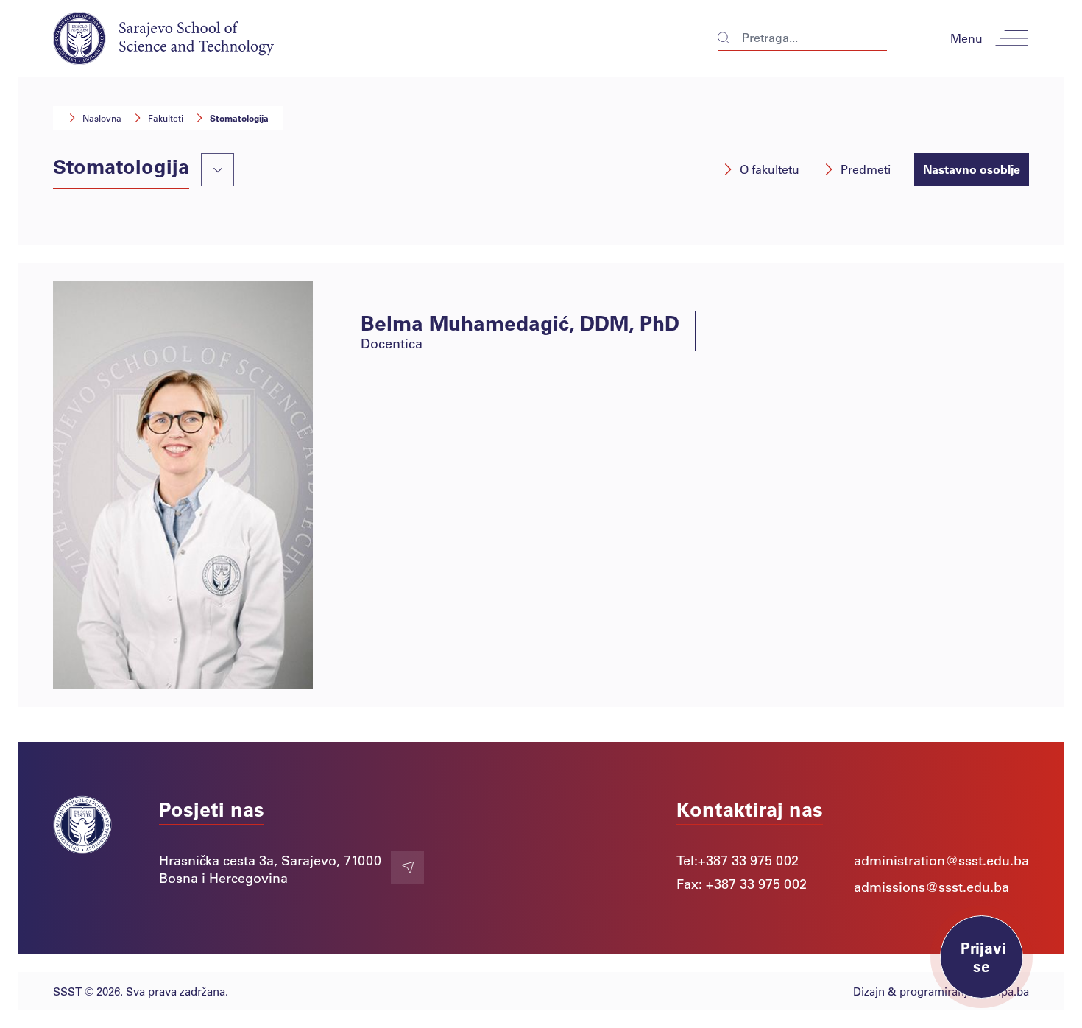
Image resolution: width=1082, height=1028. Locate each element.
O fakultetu (769, 169)
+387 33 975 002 (748, 860)
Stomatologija (239, 118)
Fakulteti (165, 118)
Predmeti (866, 169)
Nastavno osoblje (971, 169)
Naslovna (101, 118)
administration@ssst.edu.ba (941, 860)
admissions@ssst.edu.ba (931, 886)
